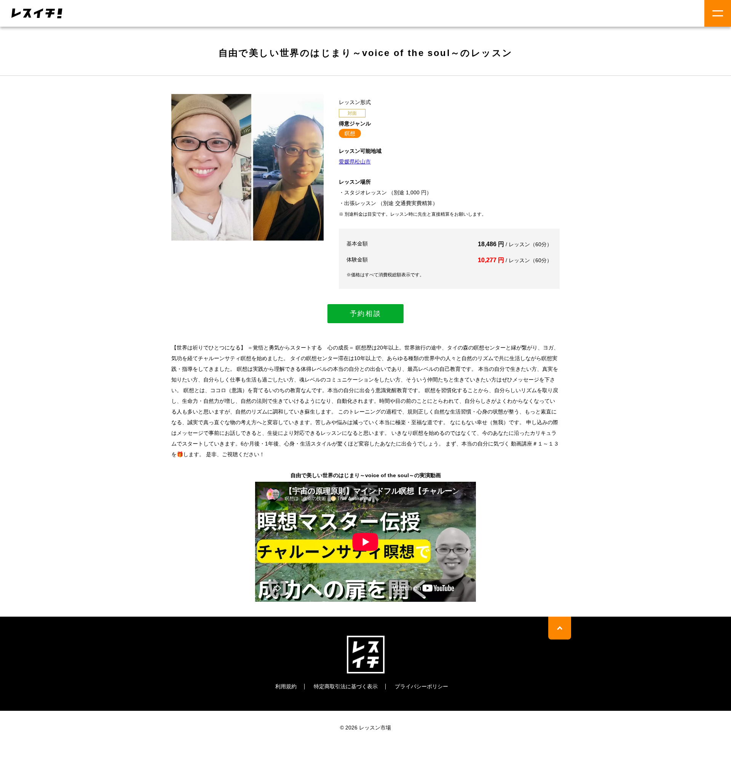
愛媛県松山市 (355, 162)
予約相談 (365, 313)
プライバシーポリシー (421, 686)
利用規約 (286, 686)
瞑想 (350, 133)
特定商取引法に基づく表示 (346, 686)
